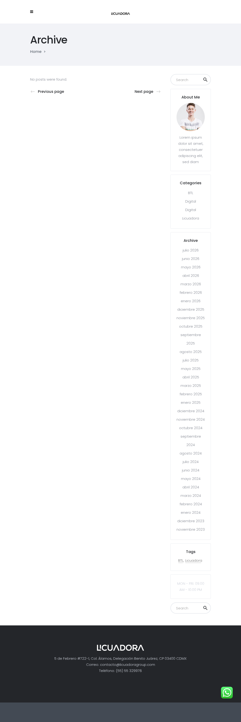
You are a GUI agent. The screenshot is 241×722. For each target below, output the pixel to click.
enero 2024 (191, 512)
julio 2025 (191, 360)
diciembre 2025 (190, 309)
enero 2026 (191, 300)
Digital (190, 201)
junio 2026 (190, 258)
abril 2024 (190, 487)
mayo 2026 (191, 267)
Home (35, 52)
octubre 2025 (190, 326)
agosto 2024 (191, 453)
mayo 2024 (191, 478)
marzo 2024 (191, 495)
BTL (190, 192)
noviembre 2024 (191, 419)
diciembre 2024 (190, 410)
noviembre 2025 (191, 317)
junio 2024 (190, 470)
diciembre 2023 (190, 520)
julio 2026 (191, 250)
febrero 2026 (191, 292)
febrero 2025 (191, 394)
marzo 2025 (191, 385)
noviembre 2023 (191, 529)
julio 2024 (191, 461)
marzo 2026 (191, 284)
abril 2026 (190, 275)
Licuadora (190, 218)
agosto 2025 (191, 351)
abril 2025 (190, 377)
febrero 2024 (191, 504)
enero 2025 (191, 402)
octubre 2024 (190, 427)
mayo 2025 (191, 368)
